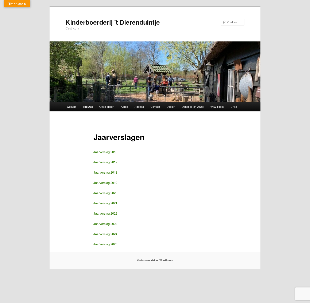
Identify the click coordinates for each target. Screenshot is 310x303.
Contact (155, 107)
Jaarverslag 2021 (105, 203)
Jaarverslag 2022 (105, 213)
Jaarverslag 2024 (105, 234)
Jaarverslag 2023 (105, 223)
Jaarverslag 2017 (105, 162)
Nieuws (88, 107)
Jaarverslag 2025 (105, 244)
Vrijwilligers (217, 107)
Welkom (72, 107)
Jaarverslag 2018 (105, 172)
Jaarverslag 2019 (105, 182)
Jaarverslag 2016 (105, 152)
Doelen (171, 107)
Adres (124, 107)
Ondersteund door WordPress (155, 260)
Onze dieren (106, 107)
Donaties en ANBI (193, 107)
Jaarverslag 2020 (105, 193)
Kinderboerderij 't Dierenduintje (113, 22)
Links (233, 107)
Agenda (139, 107)
